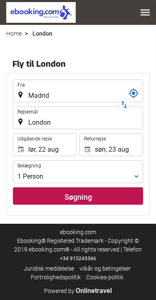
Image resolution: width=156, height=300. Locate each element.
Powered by (78, 291)
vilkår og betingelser (105, 268)
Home (14, 33)
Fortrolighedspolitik (56, 277)
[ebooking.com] (41, 12)
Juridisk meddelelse (49, 268)
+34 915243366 (78, 258)
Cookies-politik (105, 277)
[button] (145, 12)
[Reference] (133, 93)
